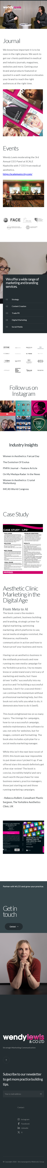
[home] (12, 8)
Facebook (25, 1123)
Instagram (25, 1119)
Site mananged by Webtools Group (31, 1162)
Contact (20, 1107)
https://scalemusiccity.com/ (17, 174)
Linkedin (24, 1128)
